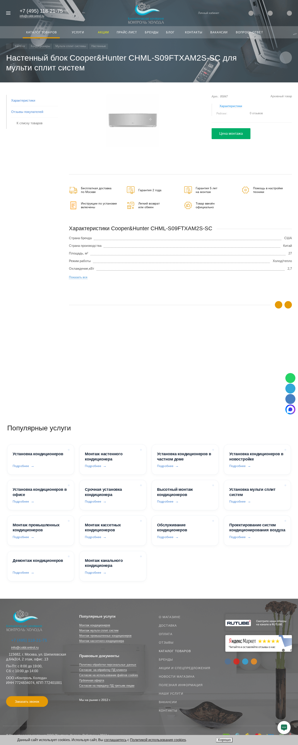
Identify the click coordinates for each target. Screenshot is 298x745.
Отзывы (166, 642)
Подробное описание (180, 391)
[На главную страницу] (146, 13)
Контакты (168, 710)
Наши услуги (171, 693)
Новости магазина (177, 676)
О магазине (169, 617)
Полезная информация (181, 685)
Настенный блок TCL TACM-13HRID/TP (98, 377)
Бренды (166, 659)
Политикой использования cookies (158, 740)
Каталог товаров (175, 651)
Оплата (165, 634)
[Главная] (9, 46)
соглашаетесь (115, 740)
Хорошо (224, 740)
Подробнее (21, 466)
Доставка (168, 625)
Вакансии (168, 702)
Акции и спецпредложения (184, 668)
